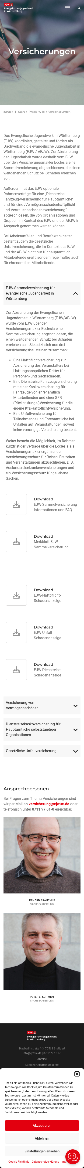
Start (21, 111)
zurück (8, 111)
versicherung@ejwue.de (49, 804)
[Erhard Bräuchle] (42, 878)
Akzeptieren (42, 1126)
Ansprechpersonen (47, 1064)
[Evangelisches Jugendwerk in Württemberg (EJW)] (19, 7)
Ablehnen (42, 1138)
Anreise (42, 1059)
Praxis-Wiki (37, 111)
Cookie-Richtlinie (18, 1161)
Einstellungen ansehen (42, 1151)
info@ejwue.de (32, 1053)
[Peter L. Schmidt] (42, 974)
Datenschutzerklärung (45, 1161)
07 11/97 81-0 (52, 1053)
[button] (77, 1074)
